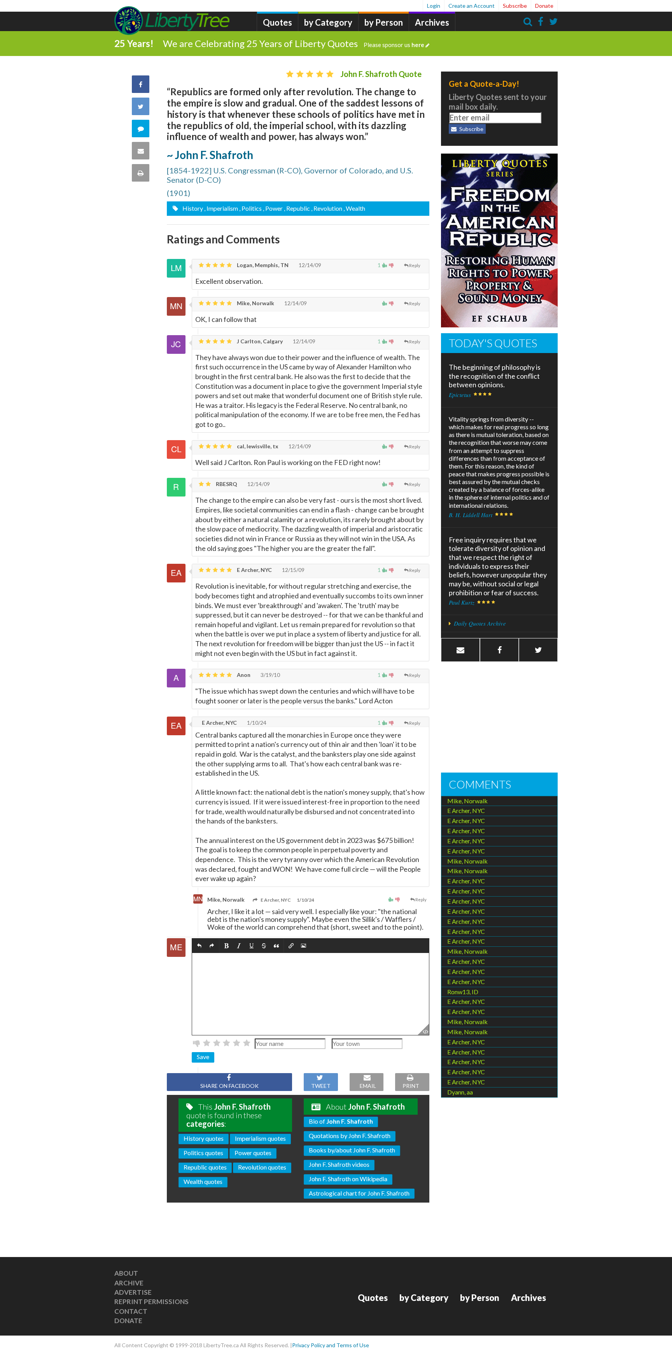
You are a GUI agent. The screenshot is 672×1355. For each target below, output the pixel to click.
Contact (130, 1311)
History (192, 208)
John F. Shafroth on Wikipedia (348, 1178)
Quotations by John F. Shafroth (349, 1135)
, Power (273, 208)
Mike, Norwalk (255, 303)
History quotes (204, 1138)
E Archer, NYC (254, 569)
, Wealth (354, 208)
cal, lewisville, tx (257, 446)
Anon (243, 674)
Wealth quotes (203, 1181)
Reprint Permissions (151, 1301)
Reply (414, 265)
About (126, 1273)
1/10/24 (256, 722)
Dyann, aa (460, 1092)
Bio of (341, 1121)
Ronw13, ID (462, 991)
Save (203, 1056)
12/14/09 (309, 265)
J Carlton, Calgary (259, 341)
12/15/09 (292, 569)
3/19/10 (269, 674)
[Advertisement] (499, 718)
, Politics (250, 208)
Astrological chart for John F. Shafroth (359, 1193)
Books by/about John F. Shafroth (352, 1150)
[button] (199, 946)
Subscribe (515, 5)
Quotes (277, 22)
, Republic (297, 208)
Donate (544, 5)
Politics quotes (203, 1152)
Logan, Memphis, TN (262, 265)
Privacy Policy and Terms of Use (330, 1345)
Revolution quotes (262, 1167)
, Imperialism (221, 208)
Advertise (133, 1292)
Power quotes (252, 1152)
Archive (129, 1283)
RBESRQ (226, 484)
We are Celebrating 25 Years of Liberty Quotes (293, 43)
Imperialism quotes (260, 1138)
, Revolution (326, 208)
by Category (328, 22)
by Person (383, 22)
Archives (432, 22)
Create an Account (471, 5)
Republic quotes (205, 1167)
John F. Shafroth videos (339, 1164)
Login (433, 5)
